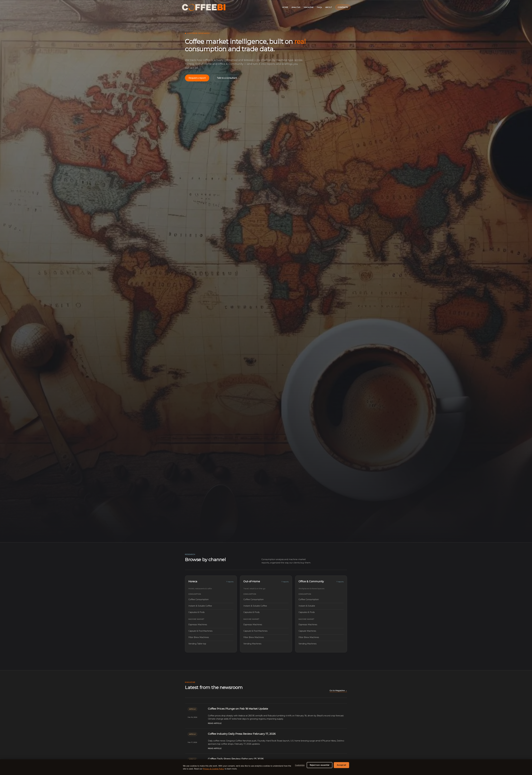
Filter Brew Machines (210, 637)
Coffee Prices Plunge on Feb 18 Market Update (238, 708)
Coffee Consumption (210, 599)
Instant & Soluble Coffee (210, 606)
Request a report (197, 78)
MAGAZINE (309, 7)
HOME (285, 7)
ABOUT (328, 7)
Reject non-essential (319, 765)
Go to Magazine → (338, 690)
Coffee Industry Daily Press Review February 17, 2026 (242, 733)
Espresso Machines (210, 624)
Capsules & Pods (210, 612)
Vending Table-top (210, 643)
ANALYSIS (295, 7)
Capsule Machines (321, 631)
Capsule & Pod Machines (210, 631)
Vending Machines (265, 643)
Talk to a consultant (227, 78)
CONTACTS (343, 7)
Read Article (215, 723)
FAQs (319, 7)
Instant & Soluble (321, 606)
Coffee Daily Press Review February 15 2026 (236, 758)
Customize (300, 765)
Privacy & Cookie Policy (213, 769)
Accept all (341, 765)
